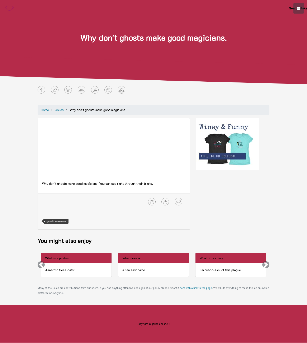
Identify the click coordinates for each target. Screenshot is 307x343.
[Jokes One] (9, 7)
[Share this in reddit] (95, 90)
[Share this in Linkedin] (68, 90)
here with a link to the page (196, 288)
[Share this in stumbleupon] (81, 90)
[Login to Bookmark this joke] (152, 201)
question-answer (56, 221)
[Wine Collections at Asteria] (227, 144)
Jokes (59, 110)
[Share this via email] (121, 90)
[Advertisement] (114, 152)
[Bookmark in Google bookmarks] (108, 90)
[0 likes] (165, 201)
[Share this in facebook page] (41, 90)
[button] (41, 265)
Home (45, 110)
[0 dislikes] (178, 201)
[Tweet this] (54, 90)
